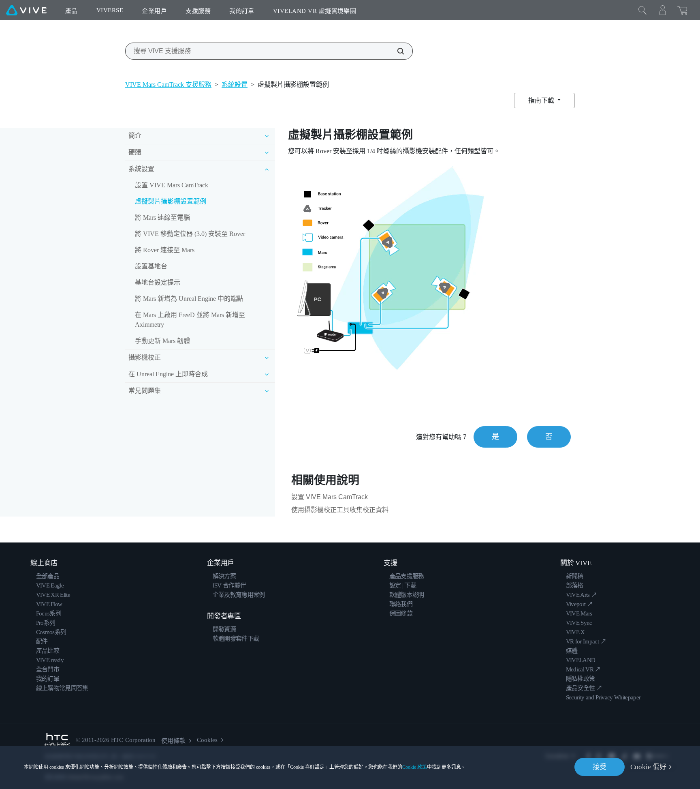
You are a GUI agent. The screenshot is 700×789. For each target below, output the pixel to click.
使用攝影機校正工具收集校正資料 (339, 509)
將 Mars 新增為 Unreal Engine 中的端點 (189, 298)
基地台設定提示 (157, 282)
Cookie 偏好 (648, 767)
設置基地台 (151, 266)
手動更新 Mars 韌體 (162, 340)
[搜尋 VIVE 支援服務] (396, 51)
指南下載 (542, 100)
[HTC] (57, 740)
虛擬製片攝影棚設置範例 (170, 201)
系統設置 (235, 84)
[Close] (642, 10)
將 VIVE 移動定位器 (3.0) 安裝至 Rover (190, 233)
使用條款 (173, 741)
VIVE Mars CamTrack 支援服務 (168, 84)
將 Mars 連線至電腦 (162, 217)
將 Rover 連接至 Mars (164, 250)
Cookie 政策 (414, 767)
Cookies (207, 740)
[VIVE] (26, 10)
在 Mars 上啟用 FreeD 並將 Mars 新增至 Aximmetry (190, 319)
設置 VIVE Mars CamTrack (171, 185)
